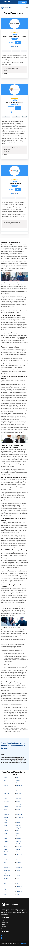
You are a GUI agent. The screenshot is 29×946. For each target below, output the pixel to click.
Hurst (5, 883)
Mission (18, 812)
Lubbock (18, 796)
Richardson (19, 836)
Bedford (6, 796)
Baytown (6, 790)
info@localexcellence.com (9, 935)
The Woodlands (20, 873)
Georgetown (7, 867)
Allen (5, 780)
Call (18, 42)
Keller (5, 891)
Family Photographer (5, 920)
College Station (7, 820)
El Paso (5, 846)
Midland (18, 809)
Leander (18, 788)
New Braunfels (19, 817)
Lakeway (18, 780)
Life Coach (3, 924)
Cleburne (6, 817)
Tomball (18, 875)
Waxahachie (19, 886)
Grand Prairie (7, 870)
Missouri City (19, 814)
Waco (17, 883)
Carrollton (6, 809)
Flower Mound (7, 851)
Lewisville (18, 790)
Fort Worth (6, 857)
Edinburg (6, 844)
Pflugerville (18, 828)
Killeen (5, 894)
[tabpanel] (14, 761)
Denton (5, 838)
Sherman (18, 859)
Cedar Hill (6, 812)
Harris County (7, 875)
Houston (6, 878)
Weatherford (19, 889)
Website (11, 42)
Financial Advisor (4, 922)
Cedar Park (6, 814)
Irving (5, 886)
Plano (17, 833)
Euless (5, 849)
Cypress (6, 830)
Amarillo (6, 782)
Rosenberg (18, 844)
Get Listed (22, 2)
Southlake (18, 862)
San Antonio (19, 854)
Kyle (17, 777)
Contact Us (3, 926)
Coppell (5, 825)
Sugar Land (19, 867)
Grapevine (6, 873)
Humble (5, 881)
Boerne (5, 798)
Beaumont (6, 793)
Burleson (6, 806)
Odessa (18, 820)
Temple (18, 870)
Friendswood (7, 859)
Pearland (18, 825)
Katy (5, 889)
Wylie (17, 894)
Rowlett (18, 849)
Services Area (4, 928)
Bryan (5, 804)
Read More (4, 73)
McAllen (18, 801)
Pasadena (18, 822)
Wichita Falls (19, 891)
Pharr (17, 830)
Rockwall (18, 841)
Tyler (17, 878)
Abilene (5, 777)
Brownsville (6, 801)
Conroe (5, 822)
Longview (18, 793)
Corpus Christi (7, 828)
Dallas (5, 833)
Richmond (18, 838)
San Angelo (19, 851)
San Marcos (19, 857)
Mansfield (18, 798)
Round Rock (19, 846)
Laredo (18, 782)
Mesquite (18, 806)
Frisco (5, 862)
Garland (5, 865)
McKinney (18, 804)
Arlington (6, 785)
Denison (6, 836)
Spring (17, 865)
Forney (5, 854)
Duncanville (6, 841)
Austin (5, 788)
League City (19, 785)
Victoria (18, 881)
